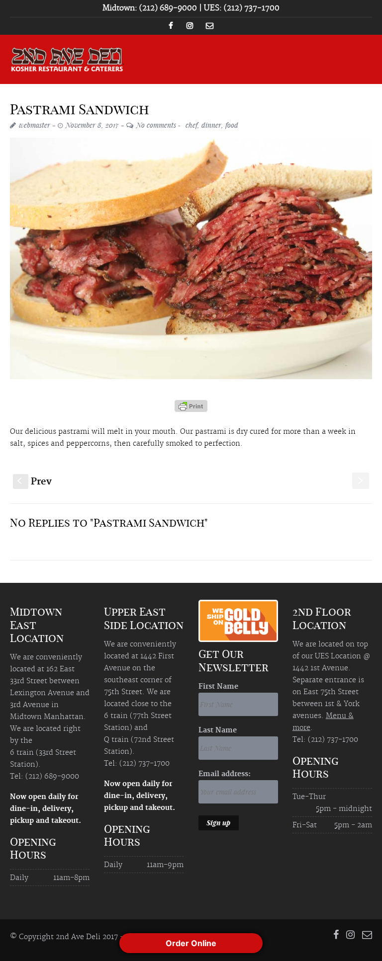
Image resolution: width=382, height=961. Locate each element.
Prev (34, 481)
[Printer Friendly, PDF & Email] (191, 409)
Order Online (191, 943)
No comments (156, 125)
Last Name (217, 730)
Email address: (224, 774)
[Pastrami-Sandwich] (191, 258)
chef (191, 125)
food (231, 125)
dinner (211, 125)
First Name (218, 686)
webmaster (34, 125)
